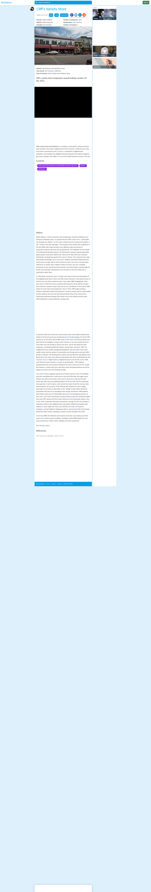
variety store (76, 239)
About (40, 677)
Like (56, 15)
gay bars (75, 396)
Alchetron (6, 2)
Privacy (53, 677)
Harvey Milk (71, 381)
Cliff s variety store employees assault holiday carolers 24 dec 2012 (58, 165)
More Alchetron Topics (43, 426)
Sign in (146, 2)
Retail (50, 73)
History (83, 165)
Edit (51, 15)
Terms (48, 677)
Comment (64, 15)
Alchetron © (68, 677)
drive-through (69, 337)
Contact (59, 677)
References (42, 169)
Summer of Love (42, 360)
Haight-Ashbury (53, 360)
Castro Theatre (44, 374)
